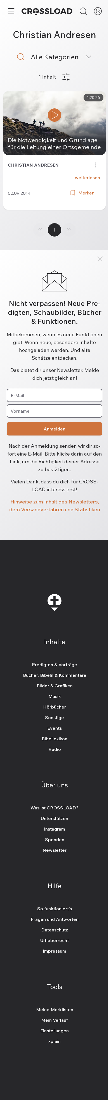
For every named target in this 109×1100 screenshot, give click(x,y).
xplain (54, 1041)
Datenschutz (54, 930)
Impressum (54, 951)
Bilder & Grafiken (55, 685)
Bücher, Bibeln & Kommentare (54, 675)
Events (54, 728)
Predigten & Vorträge (54, 664)
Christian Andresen (33, 165)
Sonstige (54, 717)
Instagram (54, 829)
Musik (54, 696)
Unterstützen (54, 818)
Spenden (54, 839)
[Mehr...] (11, 11)
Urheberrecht (54, 940)
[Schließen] (100, 259)
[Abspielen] (54, 115)
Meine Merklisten (54, 1009)
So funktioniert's (54, 908)
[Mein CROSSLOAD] (98, 11)
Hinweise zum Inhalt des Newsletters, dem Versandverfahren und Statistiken (54, 505)
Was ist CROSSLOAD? (54, 808)
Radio (54, 749)
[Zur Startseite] (47, 11)
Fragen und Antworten (55, 919)
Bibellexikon (54, 738)
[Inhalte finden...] (83, 11)
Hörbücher (54, 707)
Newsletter (54, 850)
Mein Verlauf (54, 1020)
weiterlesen (87, 177)
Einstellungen (54, 1030)
